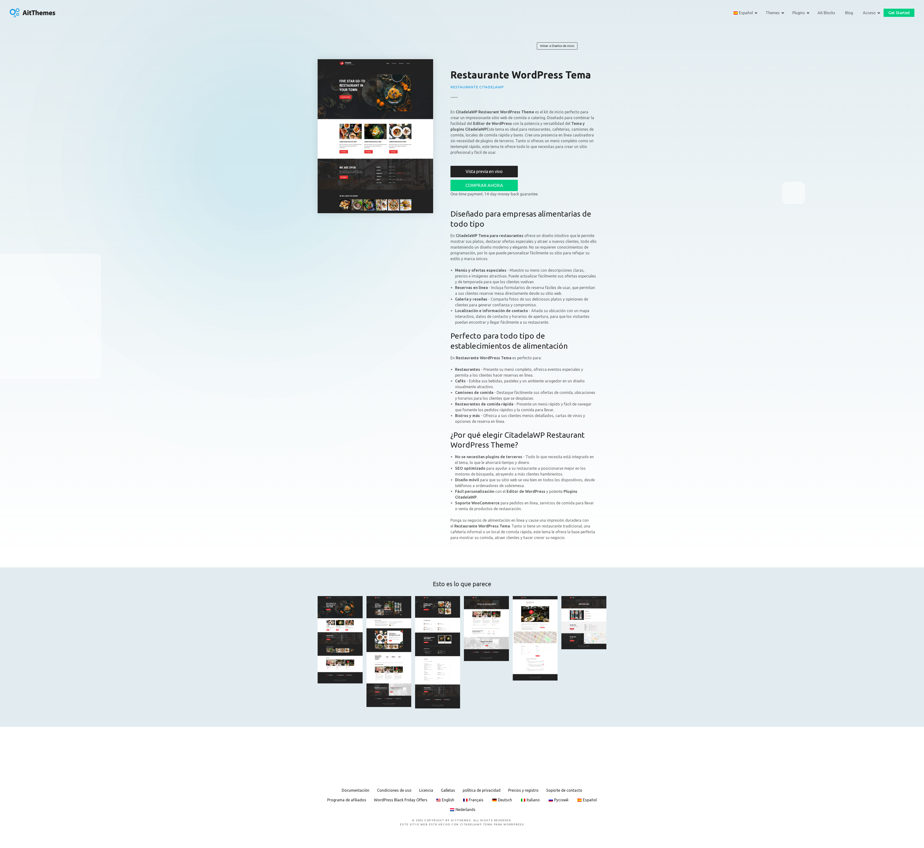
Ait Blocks (826, 13)
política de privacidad (481, 790)
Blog (849, 13)
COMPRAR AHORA (484, 185)
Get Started (899, 13)
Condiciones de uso (394, 790)
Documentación (355, 790)
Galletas (448, 790)
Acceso (869, 13)
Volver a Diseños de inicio (557, 45)
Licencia (426, 790)
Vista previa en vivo (484, 171)
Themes (773, 13)
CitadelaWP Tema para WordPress (492, 824)
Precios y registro (523, 790)
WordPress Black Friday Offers (400, 800)
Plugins (798, 13)
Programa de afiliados (346, 800)
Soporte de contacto (564, 790)
